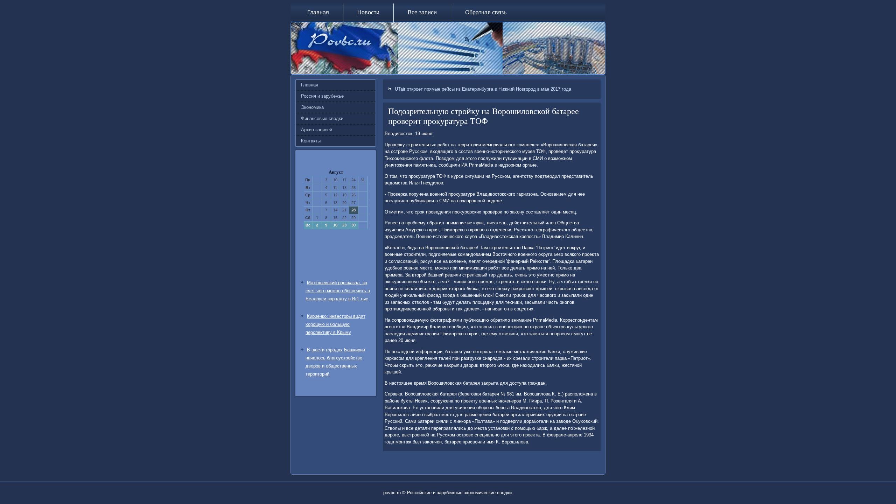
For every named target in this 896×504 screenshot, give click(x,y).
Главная (318, 12)
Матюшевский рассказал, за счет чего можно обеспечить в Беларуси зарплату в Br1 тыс (338, 290)
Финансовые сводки (322, 118)
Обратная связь (485, 12)
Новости (368, 12)
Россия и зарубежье (322, 96)
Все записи (422, 12)
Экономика (312, 107)
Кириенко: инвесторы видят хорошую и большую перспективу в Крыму (335, 324)
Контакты (311, 141)
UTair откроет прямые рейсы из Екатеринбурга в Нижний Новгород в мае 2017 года (483, 89)
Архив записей (316, 129)
